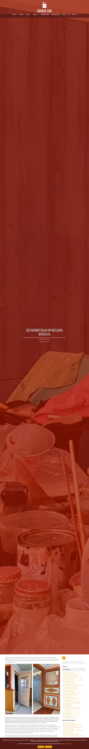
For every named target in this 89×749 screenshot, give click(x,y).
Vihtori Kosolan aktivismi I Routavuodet (72, 703)
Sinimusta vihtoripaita (69, 678)
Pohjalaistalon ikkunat (69, 683)
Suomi (13, 14)
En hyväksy (48, 746)
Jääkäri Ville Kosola (68, 696)
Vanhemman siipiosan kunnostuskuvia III (72, 707)
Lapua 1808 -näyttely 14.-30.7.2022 (71, 689)
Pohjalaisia (67, 710)
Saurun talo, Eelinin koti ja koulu (71, 676)
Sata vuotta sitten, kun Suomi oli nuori (72, 715)
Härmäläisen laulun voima (70, 690)
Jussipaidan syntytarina (69, 681)
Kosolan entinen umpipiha (70, 718)
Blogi (64, 14)
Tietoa (27, 14)
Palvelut (35, 14)
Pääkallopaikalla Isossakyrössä (71, 687)
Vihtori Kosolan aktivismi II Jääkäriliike (72, 702)
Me (68, 14)
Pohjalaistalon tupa (68, 705)
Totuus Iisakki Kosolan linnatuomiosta (72, 709)
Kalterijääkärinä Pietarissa (70, 697)
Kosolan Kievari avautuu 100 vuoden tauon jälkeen (74, 686)
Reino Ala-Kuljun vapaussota (70, 691)
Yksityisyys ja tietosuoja (65, 743)
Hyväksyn (41, 746)
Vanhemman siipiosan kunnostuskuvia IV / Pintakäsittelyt (73, 699)
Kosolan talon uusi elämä (70, 673)
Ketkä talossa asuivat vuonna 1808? (72, 684)
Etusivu (21, 14)
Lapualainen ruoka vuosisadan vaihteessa (73, 674)
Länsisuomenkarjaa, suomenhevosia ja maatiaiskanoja (72, 712)
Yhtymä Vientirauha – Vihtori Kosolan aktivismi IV (74, 680)
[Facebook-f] (63, 657)
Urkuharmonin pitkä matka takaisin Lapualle (73, 677)
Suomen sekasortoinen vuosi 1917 (71, 694)
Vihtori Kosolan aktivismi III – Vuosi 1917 (72, 693)
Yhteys (74, 14)
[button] (18, 689)
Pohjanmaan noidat (68, 716)
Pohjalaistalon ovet (68, 706)
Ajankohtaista (45, 14)
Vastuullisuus (55, 14)
